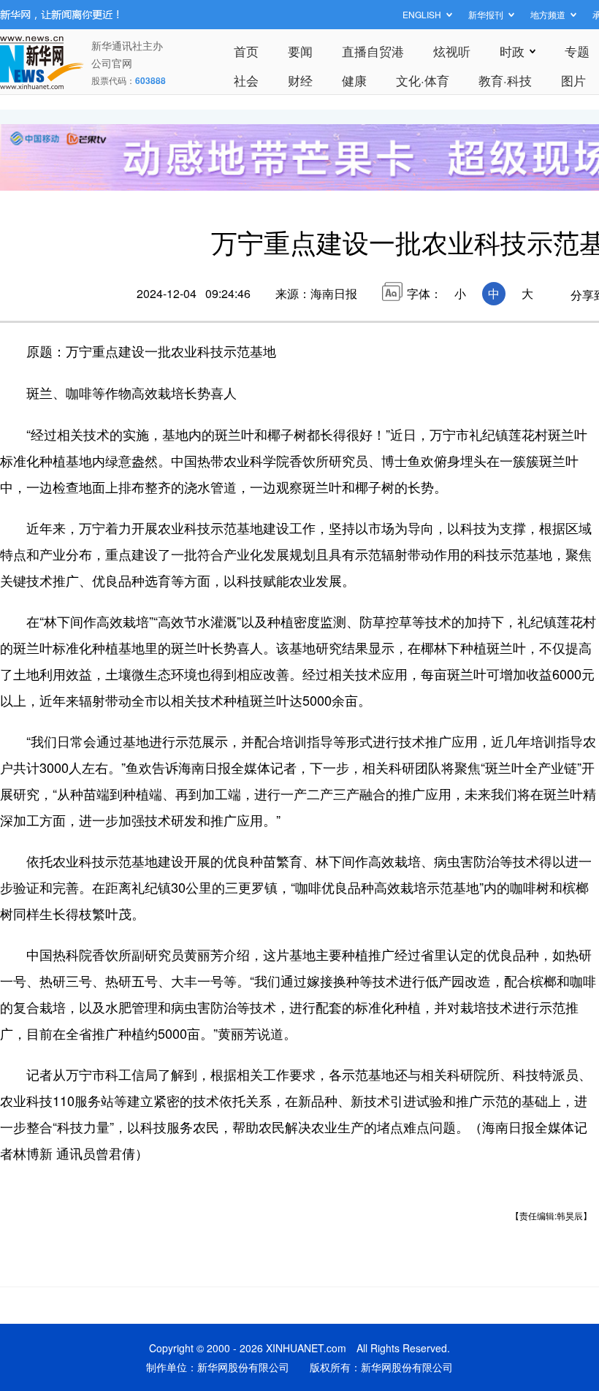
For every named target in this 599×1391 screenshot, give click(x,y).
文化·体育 (422, 80)
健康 (354, 80)
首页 (246, 51)
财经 (300, 80)
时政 (512, 51)
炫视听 (451, 51)
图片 (573, 80)
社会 (246, 80)
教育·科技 (505, 80)
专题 (577, 51)
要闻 (300, 51)
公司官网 (111, 63)
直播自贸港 (373, 51)
